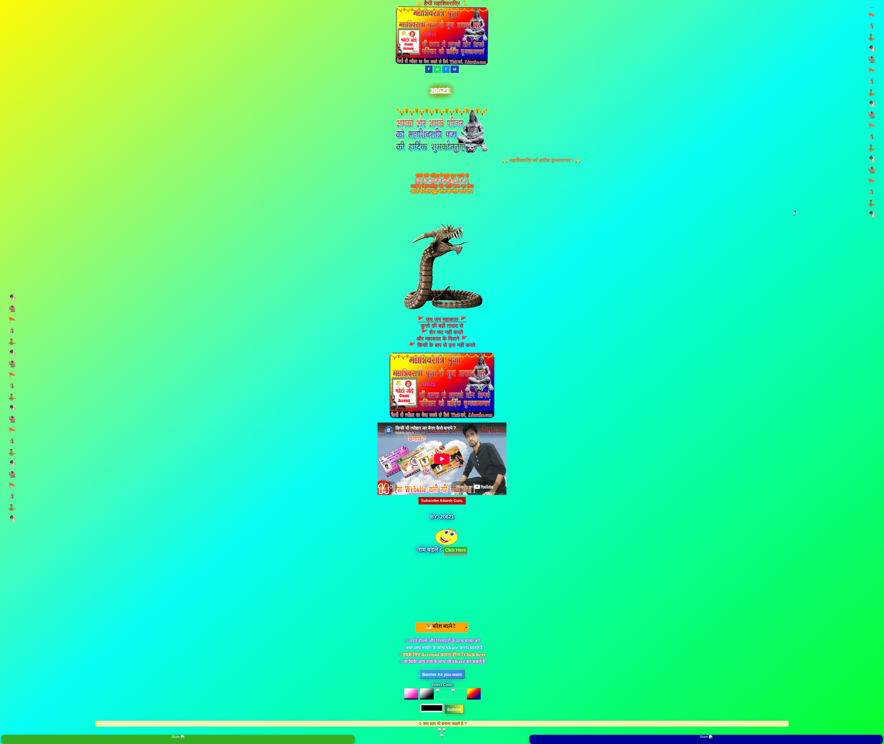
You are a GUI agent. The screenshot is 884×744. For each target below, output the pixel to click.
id (454, 69)
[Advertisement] (442, 587)
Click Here (455, 550)
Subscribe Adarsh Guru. (442, 501)
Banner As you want (442, 674)
